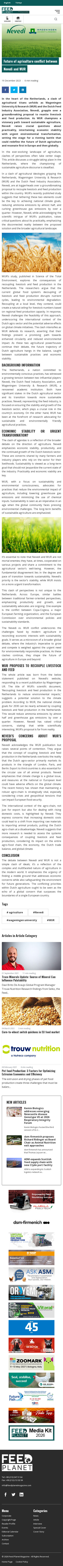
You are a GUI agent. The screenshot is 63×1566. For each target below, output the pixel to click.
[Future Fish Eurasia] (31, 1397)
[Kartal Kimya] (31, 1257)
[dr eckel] (31, 1380)
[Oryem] (31, 1292)
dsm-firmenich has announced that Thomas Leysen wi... (38, 1151)
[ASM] (31, 1274)
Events (5, 1527)
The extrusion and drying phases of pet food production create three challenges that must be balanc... (29, 1083)
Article (36, 1519)
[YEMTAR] (31, 1239)
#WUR (50, 920)
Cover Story (38, 1531)
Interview (37, 1523)
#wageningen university (22, 920)
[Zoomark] (31, 1362)
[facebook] (5, 1497)
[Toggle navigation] (57, 11)
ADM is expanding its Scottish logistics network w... (37, 1170)
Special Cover (39, 1527)
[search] (55, 19)
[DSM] (31, 1222)
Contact (5, 1543)
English (7, 3)
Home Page (7, 1561)
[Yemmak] (31, 1327)
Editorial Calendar (10, 1531)
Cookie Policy (22, 1561)
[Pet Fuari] (31, 1345)
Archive (5, 1539)
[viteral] (31, 1310)
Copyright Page (9, 1519)
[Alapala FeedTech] (31, 1201)
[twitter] (13, 1497)
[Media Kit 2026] (31, 1432)
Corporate (6, 1515)
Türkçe (18, 3)
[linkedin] (21, 1497)
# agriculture (15, 912)
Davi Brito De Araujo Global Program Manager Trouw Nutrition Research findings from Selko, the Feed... (31, 988)
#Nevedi (38, 912)
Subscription (7, 1535)
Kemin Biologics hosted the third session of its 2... (39, 1128)
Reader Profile (8, 1523)
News (36, 1515)
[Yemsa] (31, 1415)
